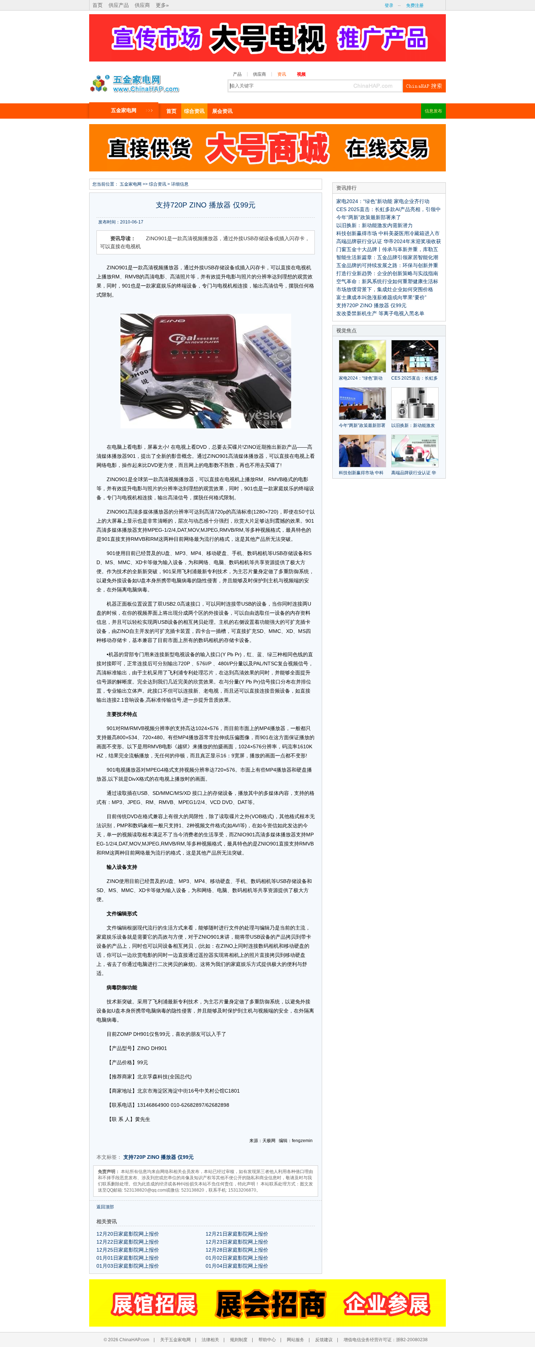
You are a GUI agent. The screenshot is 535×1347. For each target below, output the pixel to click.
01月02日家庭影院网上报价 (237, 1258)
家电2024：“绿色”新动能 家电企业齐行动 (382, 201)
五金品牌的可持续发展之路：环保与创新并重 (387, 265)
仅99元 (186, 1157)
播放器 (168, 1157)
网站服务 (295, 1339)
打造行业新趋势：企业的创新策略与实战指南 (387, 273)
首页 (97, 5)
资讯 (281, 74)
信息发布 (433, 111)
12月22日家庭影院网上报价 (127, 1242)
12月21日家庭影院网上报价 (237, 1234)
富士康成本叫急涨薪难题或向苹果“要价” (381, 297)
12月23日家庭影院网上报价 (237, 1242)
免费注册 (415, 5)
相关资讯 (106, 1221)
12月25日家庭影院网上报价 (127, 1250)
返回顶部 (105, 1206)
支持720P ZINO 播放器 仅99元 (371, 305)
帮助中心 (267, 1339)
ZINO (153, 1157)
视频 (301, 74)
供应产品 (118, 5)
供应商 (142, 5)
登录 (389, 5)
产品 (237, 74)
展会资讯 (222, 111)
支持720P (134, 1157)
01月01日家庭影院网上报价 (127, 1258)
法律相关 (210, 1339)
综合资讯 (194, 111)
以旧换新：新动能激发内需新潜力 (374, 225)
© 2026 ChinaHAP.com (126, 1339)
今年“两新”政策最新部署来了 (368, 217)
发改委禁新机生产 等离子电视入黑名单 (380, 313)
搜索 (424, 85)
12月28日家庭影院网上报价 (237, 1250)
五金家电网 (123, 110)
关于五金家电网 (175, 1339)
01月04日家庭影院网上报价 (237, 1266)
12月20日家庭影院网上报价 (127, 1234)
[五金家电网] (134, 81)
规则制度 (238, 1339)
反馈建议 (324, 1339)
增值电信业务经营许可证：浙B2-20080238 (386, 1339)
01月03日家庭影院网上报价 (127, 1266)
